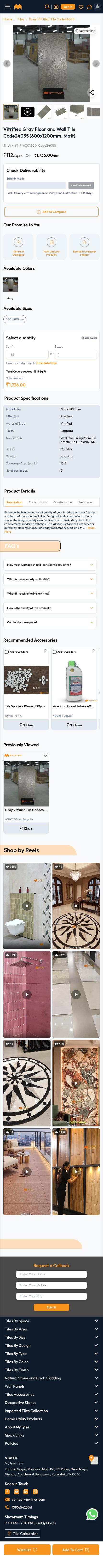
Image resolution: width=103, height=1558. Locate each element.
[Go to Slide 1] (11, 112)
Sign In (67, 6)
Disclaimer (85, 502)
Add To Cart (72, 1549)
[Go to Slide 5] (77, 112)
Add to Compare (19, 651)
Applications (37, 502)
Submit (51, 1307)
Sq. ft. (10, 346)
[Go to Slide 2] (27, 112)
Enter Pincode (15, 178)
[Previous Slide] (7, 63)
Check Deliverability (81, 185)
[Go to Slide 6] (93, 112)
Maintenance (62, 502)
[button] (51, 63)
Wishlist (24, 1549)
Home (7, 19)
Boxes (59, 346)
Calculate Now (46, 363)
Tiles (20, 19)
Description (14, 502)
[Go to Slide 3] (44, 112)
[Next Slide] (96, 63)
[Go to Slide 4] (60, 112)
